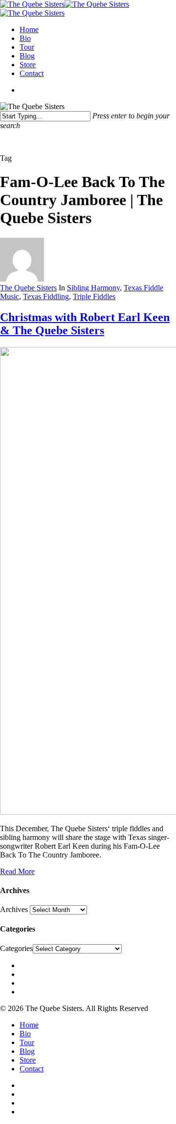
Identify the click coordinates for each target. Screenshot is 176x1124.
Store (28, 64)
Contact (32, 73)
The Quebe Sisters (28, 288)
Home (29, 29)
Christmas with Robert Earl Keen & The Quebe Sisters (85, 324)
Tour (27, 47)
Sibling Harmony (93, 288)
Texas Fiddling (46, 296)
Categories (16, 948)
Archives (14, 909)
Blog (27, 56)
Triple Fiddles (94, 296)
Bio (25, 38)
